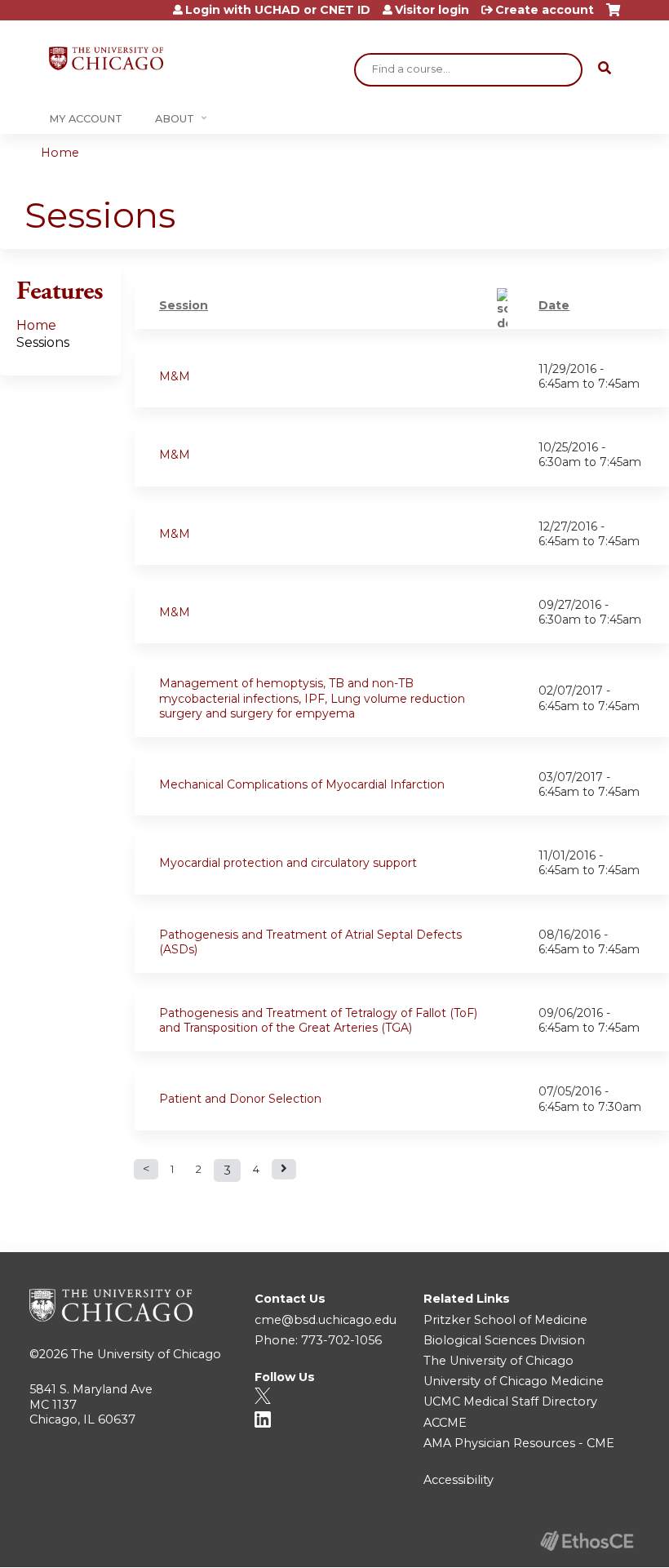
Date (553, 305)
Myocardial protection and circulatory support (288, 862)
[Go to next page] (284, 1169)
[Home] (106, 58)
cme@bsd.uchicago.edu (326, 1320)
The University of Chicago (146, 1354)
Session (183, 305)
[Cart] (613, 16)
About (174, 119)
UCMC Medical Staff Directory (510, 1401)
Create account (544, 10)
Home (60, 152)
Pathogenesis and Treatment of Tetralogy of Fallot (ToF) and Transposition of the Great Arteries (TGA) (318, 1020)
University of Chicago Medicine (513, 1381)
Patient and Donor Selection (240, 1098)
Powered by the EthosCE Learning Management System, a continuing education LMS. (587, 1540)
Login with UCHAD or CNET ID (277, 10)
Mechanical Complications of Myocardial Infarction (302, 784)
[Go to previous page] (146, 1169)
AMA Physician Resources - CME (518, 1443)
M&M (174, 376)
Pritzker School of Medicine (505, 1320)
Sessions (42, 342)
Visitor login (432, 10)
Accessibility (458, 1479)
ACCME (445, 1422)
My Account (85, 119)
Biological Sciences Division (504, 1340)
